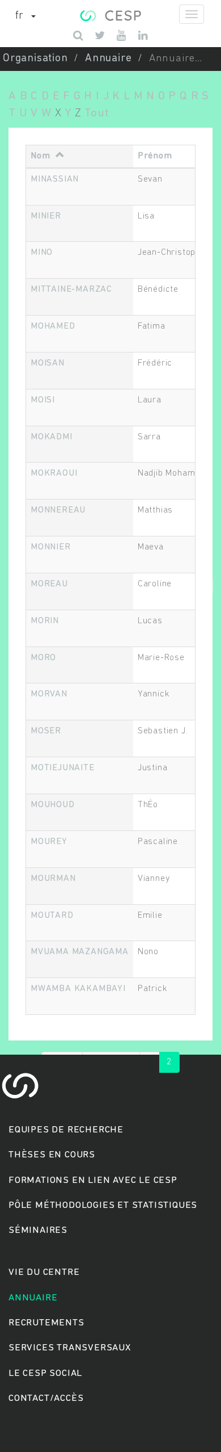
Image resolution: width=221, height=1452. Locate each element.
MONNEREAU (58, 510)
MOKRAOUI (54, 473)
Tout (96, 113)
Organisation (35, 58)
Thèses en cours (51, 1155)
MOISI (43, 400)
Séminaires (37, 1230)
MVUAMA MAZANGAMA (80, 951)
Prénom (155, 156)
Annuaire (108, 58)
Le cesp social (45, 1373)
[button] (25, 16)
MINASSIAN (55, 179)
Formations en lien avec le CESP (92, 1180)
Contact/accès (45, 1398)
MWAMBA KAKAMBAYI (78, 988)
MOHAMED (53, 326)
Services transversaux (69, 1348)
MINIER (46, 216)
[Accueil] (110, 14)
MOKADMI (52, 437)
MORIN (45, 621)
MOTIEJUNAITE (63, 768)
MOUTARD (52, 915)
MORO (43, 657)
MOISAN (48, 363)
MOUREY (49, 841)
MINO (42, 252)
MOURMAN (53, 878)
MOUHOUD (53, 804)
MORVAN (49, 694)
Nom (40, 156)
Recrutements (46, 1323)
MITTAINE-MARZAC (71, 289)
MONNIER (51, 547)
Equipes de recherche (66, 1130)
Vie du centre (43, 1272)
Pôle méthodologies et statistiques (102, 1205)
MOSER (46, 731)
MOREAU (49, 584)
